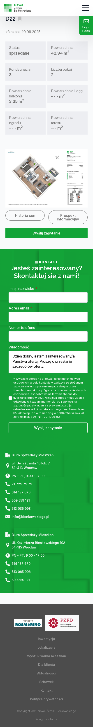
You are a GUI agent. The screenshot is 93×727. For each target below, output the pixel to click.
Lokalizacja (46, 647)
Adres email (20, 308)
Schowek (46, 682)
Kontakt (47, 690)
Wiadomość (19, 347)
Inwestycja (46, 639)
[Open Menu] (85, 8)
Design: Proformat (46, 719)
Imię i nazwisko (23, 288)
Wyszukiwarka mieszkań (46, 656)
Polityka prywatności (46, 699)
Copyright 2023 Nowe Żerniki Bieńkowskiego (46, 711)
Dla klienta (46, 665)
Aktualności (46, 673)
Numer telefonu (22, 327)
